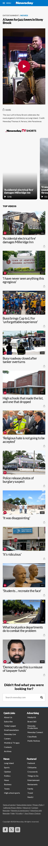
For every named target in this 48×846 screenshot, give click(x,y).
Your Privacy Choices (32, 813)
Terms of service (9, 805)
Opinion (7, 771)
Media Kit (31, 717)
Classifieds (32, 736)
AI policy (19, 813)
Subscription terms (24, 805)
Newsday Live (10, 734)
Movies (24, 15)
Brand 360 (31, 721)
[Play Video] (24, 66)
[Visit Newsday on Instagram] (17, 829)
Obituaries (32, 767)
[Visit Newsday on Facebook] (5, 829)
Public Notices (33, 741)
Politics (7, 776)
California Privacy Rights (12, 808)
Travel (30, 793)
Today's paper (10, 726)
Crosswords (32, 771)
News (6, 780)
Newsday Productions (32, 727)
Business (7, 784)
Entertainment (11, 15)
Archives (7, 751)
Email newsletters (11, 730)
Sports (7, 767)
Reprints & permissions (20, 810)
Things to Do (32, 776)
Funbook (31, 763)
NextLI (30, 797)
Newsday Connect (35, 732)
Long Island (9, 763)
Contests (8, 747)
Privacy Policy (38, 805)
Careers (7, 738)
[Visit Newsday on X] (11, 829)
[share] (44, 246)
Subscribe (8, 721)
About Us (8, 717)
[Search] (41, 697)
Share (8, 110)
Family (30, 788)
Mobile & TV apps (12, 743)
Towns (7, 788)
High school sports (12, 793)
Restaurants (32, 784)
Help (13, 813)
